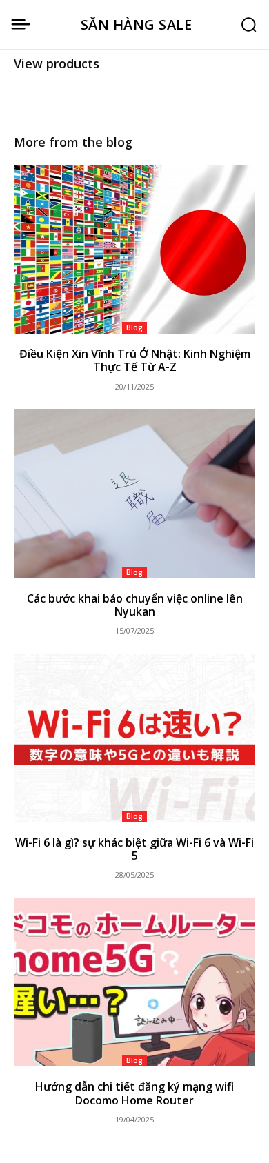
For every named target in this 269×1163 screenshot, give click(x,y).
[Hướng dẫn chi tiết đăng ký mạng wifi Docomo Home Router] (134, 982)
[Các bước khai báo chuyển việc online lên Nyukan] (134, 493)
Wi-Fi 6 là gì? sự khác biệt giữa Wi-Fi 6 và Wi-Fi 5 (134, 849)
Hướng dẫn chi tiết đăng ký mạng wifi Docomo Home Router (134, 1093)
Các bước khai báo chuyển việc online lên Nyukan (135, 605)
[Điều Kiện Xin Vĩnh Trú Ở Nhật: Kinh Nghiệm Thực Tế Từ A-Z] (134, 249)
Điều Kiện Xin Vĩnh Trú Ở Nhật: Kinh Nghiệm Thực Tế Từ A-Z (134, 360)
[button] (249, 24)
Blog (134, 327)
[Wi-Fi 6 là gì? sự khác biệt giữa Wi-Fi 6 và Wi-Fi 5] (134, 738)
